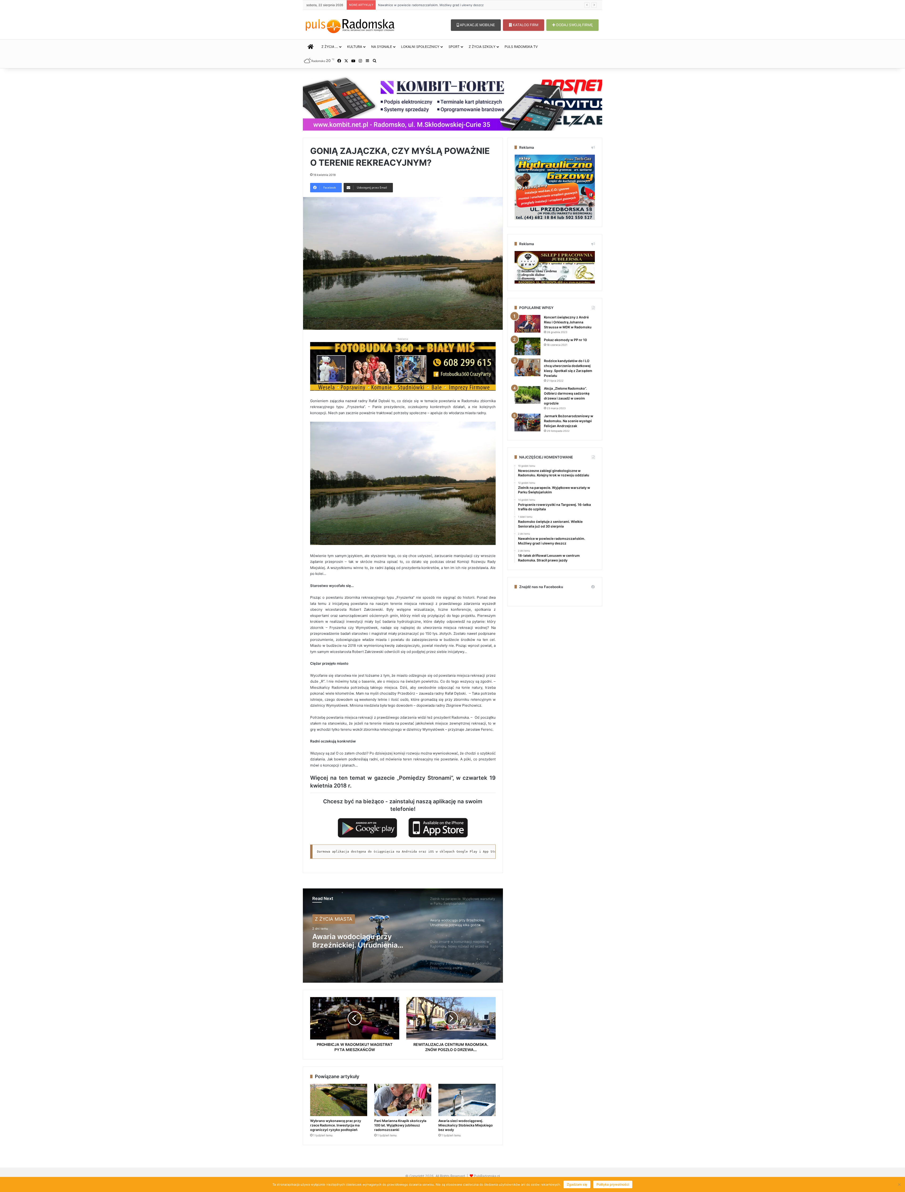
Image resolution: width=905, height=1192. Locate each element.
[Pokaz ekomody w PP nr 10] (527, 346)
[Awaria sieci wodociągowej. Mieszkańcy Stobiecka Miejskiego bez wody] (466, 1100)
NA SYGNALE (381, 47)
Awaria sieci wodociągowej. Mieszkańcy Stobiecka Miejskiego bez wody (465, 1125)
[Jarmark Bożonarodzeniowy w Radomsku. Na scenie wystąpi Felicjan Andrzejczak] (527, 422)
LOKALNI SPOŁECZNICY (420, 47)
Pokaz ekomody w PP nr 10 (565, 340)
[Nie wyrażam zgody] (899, 1184)
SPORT (454, 47)
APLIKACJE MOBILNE (477, 25)
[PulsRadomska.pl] (350, 25)
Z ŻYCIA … (329, 47)
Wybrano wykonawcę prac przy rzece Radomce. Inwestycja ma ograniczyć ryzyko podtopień (335, 1125)
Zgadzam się (577, 1184)
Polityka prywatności (612, 1184)
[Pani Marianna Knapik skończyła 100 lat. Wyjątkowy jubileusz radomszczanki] (402, 1100)
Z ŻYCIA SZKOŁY (482, 47)
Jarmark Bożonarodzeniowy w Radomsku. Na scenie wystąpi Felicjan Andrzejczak (568, 421)
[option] (403, 935)
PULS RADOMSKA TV (521, 47)
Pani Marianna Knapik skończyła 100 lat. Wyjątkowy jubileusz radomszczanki (400, 1125)
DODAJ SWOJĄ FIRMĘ (574, 25)
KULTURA (354, 47)
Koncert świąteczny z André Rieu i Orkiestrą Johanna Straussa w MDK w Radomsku (568, 322)
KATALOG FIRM (525, 25)
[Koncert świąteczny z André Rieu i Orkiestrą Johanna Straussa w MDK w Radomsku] (527, 324)
